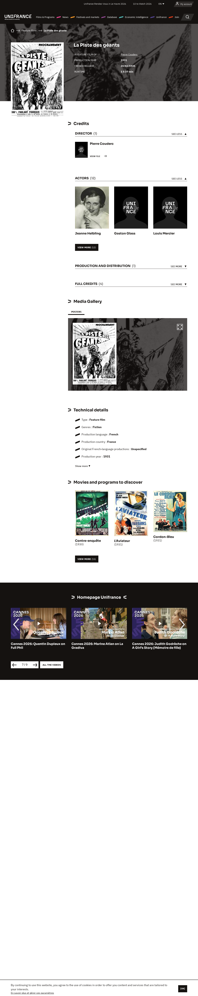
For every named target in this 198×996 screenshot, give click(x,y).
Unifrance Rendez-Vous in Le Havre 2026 (105, 3)
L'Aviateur (122, 541)
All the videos (52, 664)
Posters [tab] (76, 311)
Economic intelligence (136, 17)
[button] (180, 327)
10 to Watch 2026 (142, 3)
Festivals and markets (87, 17)
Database (112, 17)
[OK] (182, 988)
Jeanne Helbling (88, 233)
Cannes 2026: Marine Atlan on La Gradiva (97, 646)
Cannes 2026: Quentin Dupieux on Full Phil (38, 646)
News (65, 17)
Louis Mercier (164, 233)
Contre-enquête (88, 541)
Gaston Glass (124, 233)
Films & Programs (45, 17)
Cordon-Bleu (163, 537)
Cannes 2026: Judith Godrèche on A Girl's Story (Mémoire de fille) (159, 646)
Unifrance (161, 17)
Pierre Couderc (129, 54)
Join (177, 17)
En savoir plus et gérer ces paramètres (32, 992)
